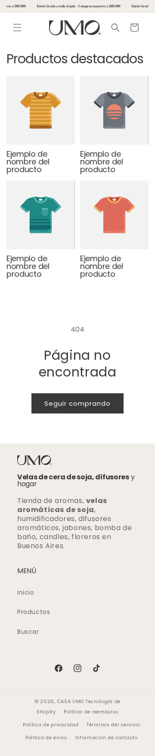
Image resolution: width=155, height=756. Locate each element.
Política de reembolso (91, 712)
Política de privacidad (50, 725)
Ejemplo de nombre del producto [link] (28, 161)
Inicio (25, 592)
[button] (17, 27)
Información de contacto (106, 737)
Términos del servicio (113, 725)
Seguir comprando (77, 403)
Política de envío (46, 737)
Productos (33, 612)
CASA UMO (70, 701)
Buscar (28, 631)
